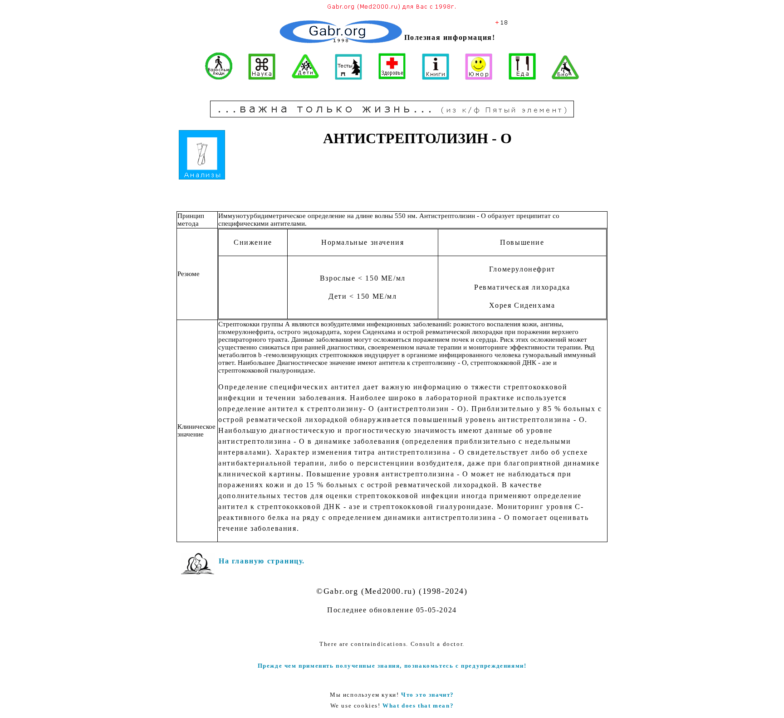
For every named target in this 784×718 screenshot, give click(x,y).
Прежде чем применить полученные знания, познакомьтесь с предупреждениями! (392, 665)
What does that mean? (418, 705)
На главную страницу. (262, 561)
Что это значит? (427, 694)
